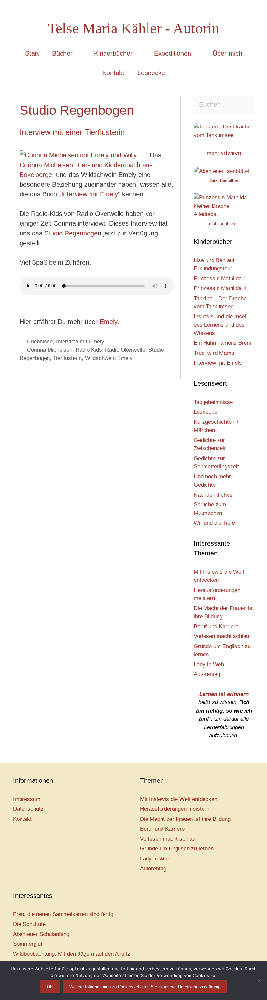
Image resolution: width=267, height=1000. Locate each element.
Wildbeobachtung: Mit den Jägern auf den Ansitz (71, 954)
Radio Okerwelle (125, 350)
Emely (107, 321)
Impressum (26, 799)
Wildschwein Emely (109, 358)
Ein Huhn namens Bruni (222, 343)
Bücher (62, 53)
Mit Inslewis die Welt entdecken (178, 799)
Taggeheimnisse (213, 402)
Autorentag (207, 674)
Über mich (227, 53)
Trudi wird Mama (214, 353)
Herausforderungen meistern (174, 809)
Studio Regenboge (71, 233)
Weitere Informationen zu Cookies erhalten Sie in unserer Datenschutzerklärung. (144, 986)
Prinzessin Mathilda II (220, 288)
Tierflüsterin (67, 358)
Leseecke (151, 72)
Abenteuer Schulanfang (41, 934)
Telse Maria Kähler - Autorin (133, 28)
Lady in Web (209, 664)
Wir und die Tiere (214, 523)
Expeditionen (172, 53)
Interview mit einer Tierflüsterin (72, 132)
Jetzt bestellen (223, 180)
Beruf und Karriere (216, 626)
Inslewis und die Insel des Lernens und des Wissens (220, 324)
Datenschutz (28, 809)
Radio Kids (89, 350)
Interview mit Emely (80, 342)
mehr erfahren (224, 153)
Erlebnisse (40, 342)
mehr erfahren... (224, 223)
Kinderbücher (113, 53)
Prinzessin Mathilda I (219, 278)
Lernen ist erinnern (224, 694)
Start (32, 53)
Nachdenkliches (213, 495)
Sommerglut (27, 944)
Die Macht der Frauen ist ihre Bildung (185, 819)
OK (50, 986)
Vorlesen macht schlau (221, 636)
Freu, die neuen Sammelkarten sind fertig (63, 914)
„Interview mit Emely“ (88, 194)
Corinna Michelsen (49, 350)
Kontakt (113, 72)
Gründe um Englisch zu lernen (177, 849)
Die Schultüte (29, 924)
